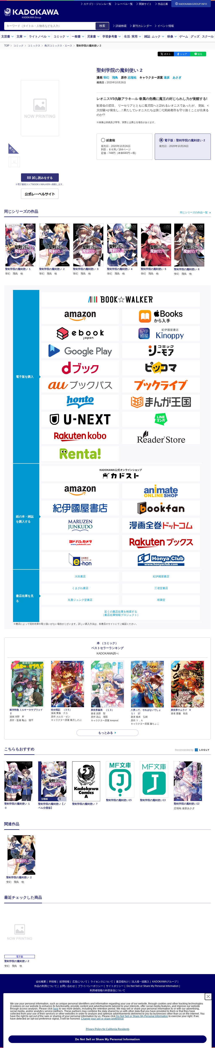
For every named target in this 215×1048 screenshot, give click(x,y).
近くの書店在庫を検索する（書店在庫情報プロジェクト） (121, 613)
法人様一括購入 (140, 981)
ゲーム (183, 36)
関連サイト (145, 4)
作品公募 (163, 4)
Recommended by (184, 750)
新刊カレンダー (142, 25)
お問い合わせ (67, 986)
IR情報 (52, 981)
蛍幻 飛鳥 (110, 77)
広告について (80, 981)
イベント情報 (165, 25)
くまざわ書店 (80, 588)
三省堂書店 (161, 588)
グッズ (195, 36)
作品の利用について (45, 986)
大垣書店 (80, 576)
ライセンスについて (101, 981)
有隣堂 (161, 599)
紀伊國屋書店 (161, 576)
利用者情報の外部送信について (107, 990)
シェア (183, 54)
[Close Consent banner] (208, 996)
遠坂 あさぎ (172, 77)
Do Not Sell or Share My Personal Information (152, 986)
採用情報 (64, 981)
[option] (21, 859)
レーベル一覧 (125, 4)
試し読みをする (42, 177)
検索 (102, 25)
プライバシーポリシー (90, 986)
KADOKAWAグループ (164, 981)
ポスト (167, 54)
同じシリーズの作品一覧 (194, 212)
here (55, 1008)
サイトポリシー (115, 986)
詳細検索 (121, 25)
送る (200, 54)
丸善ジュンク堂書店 (80, 599)
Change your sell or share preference (102, 1018)
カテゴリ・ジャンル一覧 (97, 4)
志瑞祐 (132, 77)
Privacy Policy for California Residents (107, 1029)
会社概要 (41, 981)
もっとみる (105, 732)
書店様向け (122, 981)
